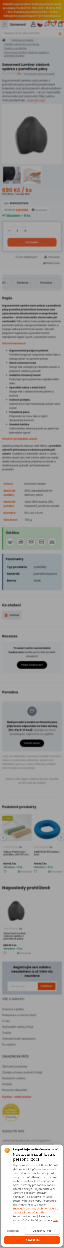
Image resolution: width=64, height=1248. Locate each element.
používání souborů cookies (29, 1212)
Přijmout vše (32, 1240)
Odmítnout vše (42, 1230)
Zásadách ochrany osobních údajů (34, 1208)
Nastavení (13, 1230)
